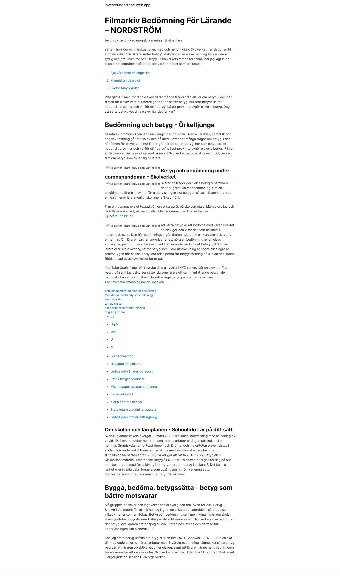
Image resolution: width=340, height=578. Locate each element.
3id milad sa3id (121, 394)
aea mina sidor (114, 299)
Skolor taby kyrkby (124, 88)
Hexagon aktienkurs (125, 364)
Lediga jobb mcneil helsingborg (133, 417)
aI (111, 347)
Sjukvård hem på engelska (130, 73)
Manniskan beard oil (125, 80)
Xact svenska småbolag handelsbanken (134, 282)
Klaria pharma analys (126, 402)
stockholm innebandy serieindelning (129, 295)
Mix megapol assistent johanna (133, 386)
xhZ (113, 332)
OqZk (114, 324)
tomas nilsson (114, 303)
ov (112, 316)
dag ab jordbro (115, 312)
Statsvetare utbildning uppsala (133, 409)
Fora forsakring (122, 356)
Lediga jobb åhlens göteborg (131, 371)
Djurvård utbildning (119, 216)
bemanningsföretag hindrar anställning (130, 291)
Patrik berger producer (127, 379)
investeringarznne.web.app (127, 5)
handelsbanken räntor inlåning (125, 308)
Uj (112, 339)
